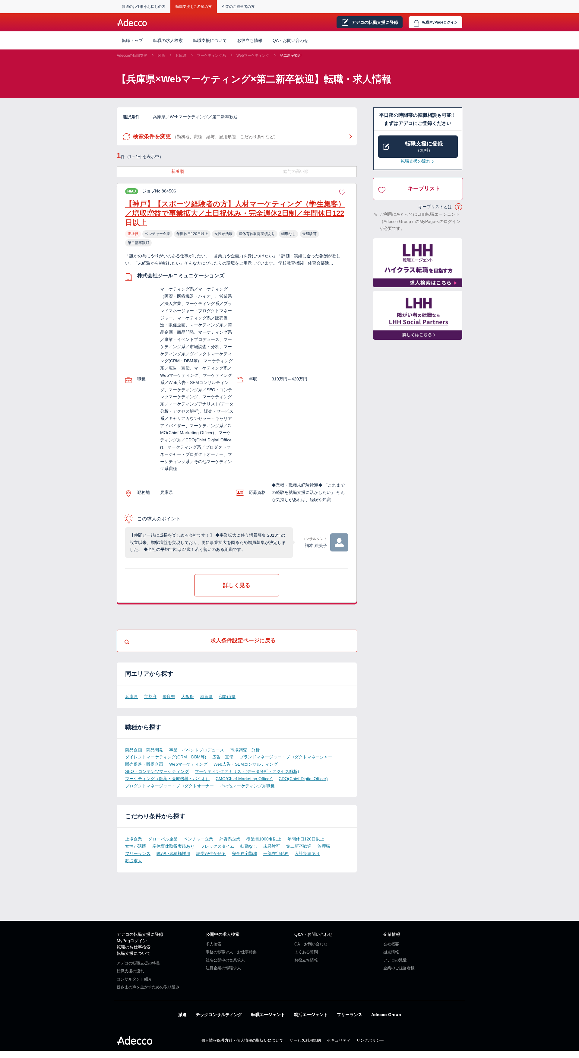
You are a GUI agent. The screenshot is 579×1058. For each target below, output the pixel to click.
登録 (375, 22)
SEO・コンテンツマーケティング (157, 771)
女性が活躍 (135, 846)
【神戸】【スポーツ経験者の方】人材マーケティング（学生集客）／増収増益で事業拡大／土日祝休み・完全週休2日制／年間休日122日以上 (235, 213)
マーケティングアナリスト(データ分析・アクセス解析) (247, 771)
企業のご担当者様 (399, 968)
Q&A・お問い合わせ (313, 934)
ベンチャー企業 (198, 839)
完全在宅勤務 (244, 853)
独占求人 (133, 860)
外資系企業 (229, 839)
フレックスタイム (217, 846)
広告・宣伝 (222, 757)
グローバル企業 (163, 839)
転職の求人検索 (168, 40)
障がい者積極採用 (173, 853)
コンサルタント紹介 (134, 979)
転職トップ (132, 40)
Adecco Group (386, 1014)
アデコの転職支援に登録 (140, 934)
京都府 (150, 696)
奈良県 (169, 696)
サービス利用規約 (305, 1040)
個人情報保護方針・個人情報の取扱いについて (242, 1040)
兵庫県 (181, 55)
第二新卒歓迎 (291, 55)
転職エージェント (268, 1014)
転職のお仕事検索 (133, 947)
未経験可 (271, 846)
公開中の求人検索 (222, 934)
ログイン (440, 22)
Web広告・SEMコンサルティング (246, 764)
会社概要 (391, 944)
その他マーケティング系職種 (247, 785)
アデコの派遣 (395, 960)
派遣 (182, 1014)
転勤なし (248, 846)
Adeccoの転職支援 (132, 55)
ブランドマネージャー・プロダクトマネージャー (285, 757)
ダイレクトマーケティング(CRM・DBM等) (165, 757)
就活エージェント (311, 1014)
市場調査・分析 (245, 750)
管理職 (324, 846)
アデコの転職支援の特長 (138, 963)
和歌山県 (227, 696)
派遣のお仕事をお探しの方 (143, 7)
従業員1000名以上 (263, 839)
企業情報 (391, 934)
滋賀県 (206, 696)
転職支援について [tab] (210, 40)
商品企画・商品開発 (144, 750)
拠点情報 (391, 952)
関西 (161, 55)
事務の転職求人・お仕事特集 (231, 952)
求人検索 (213, 944)
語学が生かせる (211, 853)
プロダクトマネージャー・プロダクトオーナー (169, 785)
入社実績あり (307, 853)
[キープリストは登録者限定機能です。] (342, 191)
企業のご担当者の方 (238, 7)
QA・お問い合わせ (290, 40)
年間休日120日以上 (305, 839)
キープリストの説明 (459, 207)
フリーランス (137, 853)
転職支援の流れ (415, 161)
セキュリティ (338, 1040)
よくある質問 (306, 952)
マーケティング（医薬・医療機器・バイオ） (167, 778)
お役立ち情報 (249, 40)
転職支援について (133, 953)
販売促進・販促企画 (144, 764)
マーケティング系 (211, 55)
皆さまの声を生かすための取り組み (148, 987)
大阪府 (187, 696)
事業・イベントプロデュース (196, 750)
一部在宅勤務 (276, 853)
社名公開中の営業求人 (225, 960)
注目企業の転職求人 (223, 968)
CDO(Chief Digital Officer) (303, 778)
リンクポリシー (370, 1040)
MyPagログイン (132, 940)
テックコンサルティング (219, 1014)
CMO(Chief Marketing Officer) (244, 778)
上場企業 (133, 839)
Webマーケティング (252, 55)
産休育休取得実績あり (173, 846)
